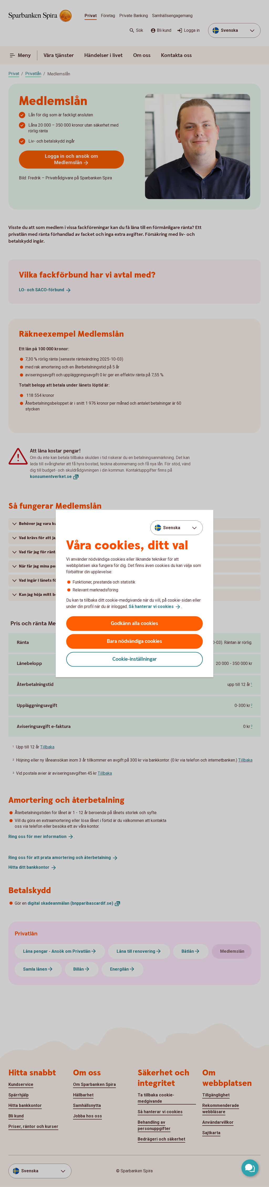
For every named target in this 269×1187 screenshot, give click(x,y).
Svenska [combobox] (171, 527)
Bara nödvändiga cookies (134, 641)
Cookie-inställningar (134, 659)
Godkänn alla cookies (134, 623)
